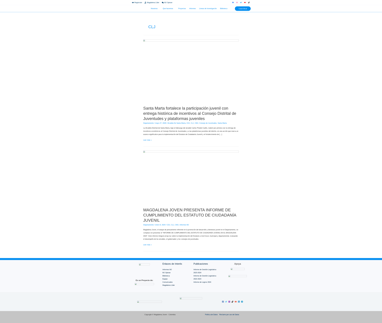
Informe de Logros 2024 (202, 282)
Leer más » (147, 139)
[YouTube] (245, 2)
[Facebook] (233, 2)
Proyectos (182, 8)
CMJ (196, 123)
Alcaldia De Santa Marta (177, 123)
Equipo (165, 279)
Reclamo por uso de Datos (229, 315)
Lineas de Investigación (208, 8)
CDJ (188, 123)
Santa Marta (222, 123)
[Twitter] (241, 2)
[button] (232, 8)
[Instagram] (237, 2)
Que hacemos (168, 8)
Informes (192, 8)
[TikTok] (249, 2)
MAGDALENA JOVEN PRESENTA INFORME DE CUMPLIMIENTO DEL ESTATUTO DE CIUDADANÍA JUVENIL (189, 215)
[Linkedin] (239, 302)
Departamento (148, 123)
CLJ (192, 123)
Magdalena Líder (168, 285)
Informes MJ (184, 225)
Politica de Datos (211, 315)
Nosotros (154, 8)
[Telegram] (242, 302)
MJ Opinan (166, 273)
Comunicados (167, 282)
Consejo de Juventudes (208, 123)
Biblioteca (223, 8)
